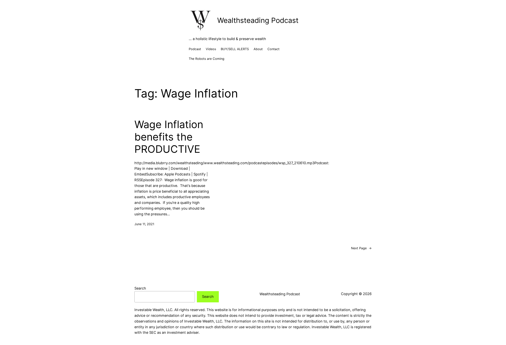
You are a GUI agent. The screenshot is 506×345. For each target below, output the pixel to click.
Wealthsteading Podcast (257, 20)
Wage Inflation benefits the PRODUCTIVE (168, 136)
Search (140, 288)
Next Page (361, 248)
